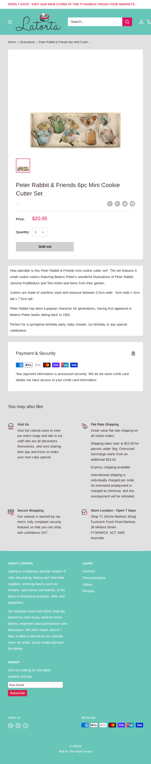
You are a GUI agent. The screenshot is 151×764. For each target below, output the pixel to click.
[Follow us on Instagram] (18, 725)
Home (12, 42)
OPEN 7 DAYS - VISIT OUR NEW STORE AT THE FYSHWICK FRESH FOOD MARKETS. (71, 4)
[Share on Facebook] (110, 204)
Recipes (88, 591)
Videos (87, 584)
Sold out (45, 247)
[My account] (141, 22)
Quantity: (23, 232)
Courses (88, 571)
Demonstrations (94, 578)
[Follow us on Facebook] (10, 725)
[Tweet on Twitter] (125, 204)
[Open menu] (10, 21)
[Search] (127, 21)
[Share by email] (132, 204)
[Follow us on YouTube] (25, 725)
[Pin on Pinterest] (117, 204)
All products (27, 42)
